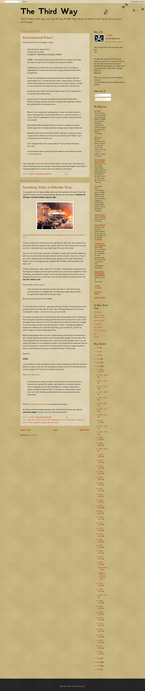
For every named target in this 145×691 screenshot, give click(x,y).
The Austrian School (100, 330)
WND (95, 334)
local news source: (34, 375)
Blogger (82, 686)
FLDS (48, 420)
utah (52, 422)
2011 (98, 355)
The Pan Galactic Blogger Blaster (100, 161)
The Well (97, 286)
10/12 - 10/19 (103, 432)
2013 (98, 352)
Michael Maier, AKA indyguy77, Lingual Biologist (100, 274)
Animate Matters (100, 215)
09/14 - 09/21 (103, 449)
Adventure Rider (99, 321)
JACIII (110, 35)
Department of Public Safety (37, 420)
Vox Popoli (98, 111)
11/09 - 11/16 (103, 409)
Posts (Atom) (33, 435)
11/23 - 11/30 (103, 398)
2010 (98, 359)
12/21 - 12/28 (103, 375)
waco (56, 422)
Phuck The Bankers (98, 293)
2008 (99, 366)
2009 (98, 363)
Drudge (96, 337)
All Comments (101, 99)
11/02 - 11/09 (103, 415)
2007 (98, 658)
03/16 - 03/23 (103, 595)
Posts (99, 95)
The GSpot (97, 312)
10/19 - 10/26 (103, 426)
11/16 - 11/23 (103, 403)
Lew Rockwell (98, 327)
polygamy (44, 422)
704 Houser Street (98, 139)
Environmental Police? (38, 37)
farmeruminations (100, 225)
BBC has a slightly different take (36, 404)
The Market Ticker (98, 187)
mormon (29, 422)
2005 (98, 666)
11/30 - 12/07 (103, 392)
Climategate (97, 324)
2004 (98, 670)
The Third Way (48, 11)
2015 (98, 348)
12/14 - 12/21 (103, 381)
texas (49, 422)
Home (55, 430)
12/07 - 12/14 (103, 386)
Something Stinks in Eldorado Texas (47, 187)
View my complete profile (113, 42)
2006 (98, 662)
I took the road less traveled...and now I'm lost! (100, 245)
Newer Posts (25, 430)
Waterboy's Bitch (100, 298)
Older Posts (84, 430)
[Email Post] (66, 174)
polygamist (36, 422)
